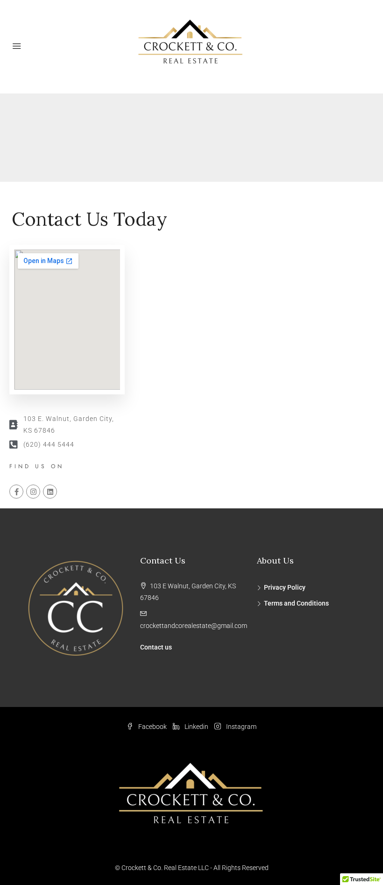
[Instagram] (33, 492)
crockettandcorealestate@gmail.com (193, 625)
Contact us (156, 647)
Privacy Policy (284, 587)
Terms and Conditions (296, 603)
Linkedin (196, 726)
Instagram (240, 726)
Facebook (152, 726)
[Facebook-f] (16, 492)
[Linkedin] (50, 492)
